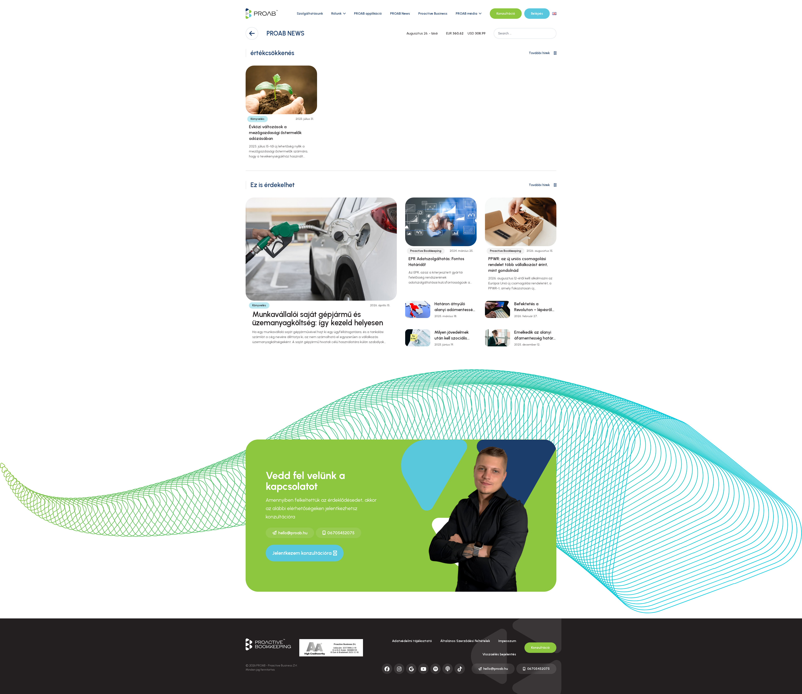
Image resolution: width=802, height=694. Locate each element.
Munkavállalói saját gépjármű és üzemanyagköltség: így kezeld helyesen (317, 318)
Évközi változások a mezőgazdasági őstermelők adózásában (275, 132)
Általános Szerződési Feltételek (465, 641)
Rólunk (336, 13)
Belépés (537, 13)
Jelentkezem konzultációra (301, 553)
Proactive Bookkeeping (425, 251)
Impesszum (507, 641)
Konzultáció (505, 13)
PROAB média (466, 13)
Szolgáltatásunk (310, 13)
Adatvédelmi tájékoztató (412, 641)
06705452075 (340, 532)
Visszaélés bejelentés (499, 654)
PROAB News (400, 13)
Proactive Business (432, 13)
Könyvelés (257, 119)
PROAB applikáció (368, 13)
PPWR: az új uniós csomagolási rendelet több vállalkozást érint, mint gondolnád (518, 264)
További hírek (539, 53)
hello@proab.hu (292, 532)
